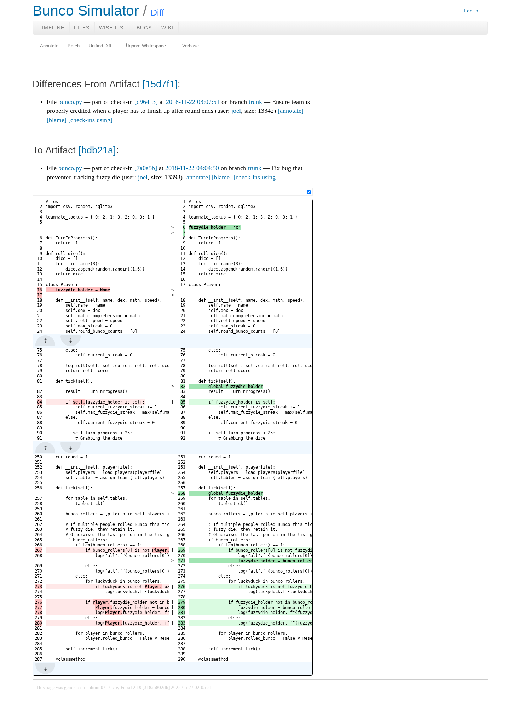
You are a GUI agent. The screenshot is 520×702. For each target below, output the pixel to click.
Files (81, 27)
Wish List (113, 27)
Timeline (51, 27)
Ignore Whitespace (147, 45)
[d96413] (146, 101)
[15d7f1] (160, 84)
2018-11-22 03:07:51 (193, 101)
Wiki (167, 27)
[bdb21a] (97, 150)
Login (471, 10)
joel (236, 110)
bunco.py (70, 101)
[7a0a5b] (145, 168)
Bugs (144, 27)
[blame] (57, 119)
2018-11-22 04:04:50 (192, 168)
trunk (255, 101)
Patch (74, 45)
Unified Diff (100, 45)
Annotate (49, 45)
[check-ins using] (90, 119)
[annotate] (291, 110)
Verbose (190, 45)
